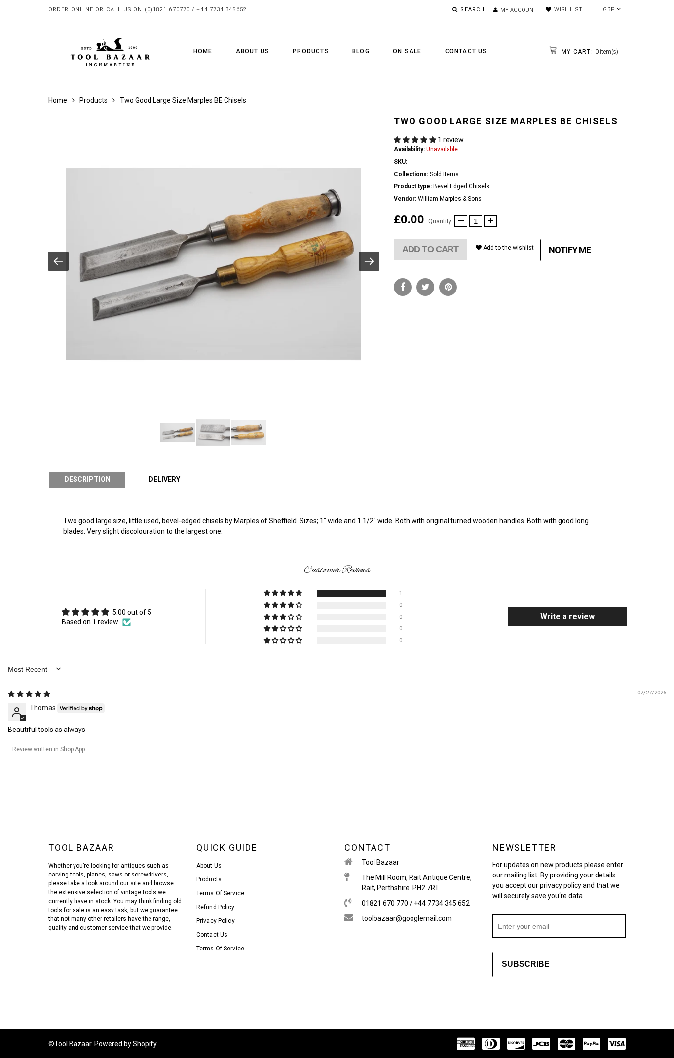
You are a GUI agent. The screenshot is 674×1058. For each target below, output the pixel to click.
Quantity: (440, 221)
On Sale (407, 51)
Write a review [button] (567, 616)
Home (203, 51)
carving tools (66, 874)
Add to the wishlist (508, 247)
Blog (361, 51)
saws (116, 874)
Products (311, 51)
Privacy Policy (215, 920)
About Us (253, 51)
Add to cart (430, 249)
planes (96, 874)
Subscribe (526, 964)
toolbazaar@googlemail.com (407, 918)
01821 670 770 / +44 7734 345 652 (416, 903)
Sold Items (444, 174)
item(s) (589, 51)
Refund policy (215, 907)
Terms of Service (220, 893)
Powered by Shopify (125, 1044)
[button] (416, 140)
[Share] (403, 287)
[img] (29, 694)
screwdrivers (149, 874)
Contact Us (466, 51)
